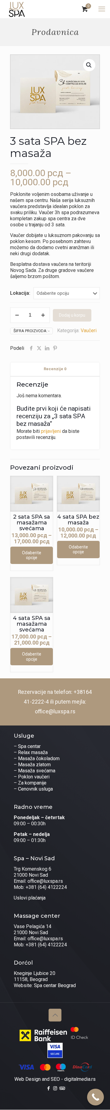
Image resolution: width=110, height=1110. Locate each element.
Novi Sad (38, 875)
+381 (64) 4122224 (46, 887)
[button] (89, 65)
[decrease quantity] (17, 315)
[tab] (55, 369)
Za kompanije (32, 783)
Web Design (27, 1079)
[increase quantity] (43, 315)
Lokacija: (20, 293)
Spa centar (29, 746)
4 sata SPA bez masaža (78, 519)
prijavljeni (51, 431)
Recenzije (55, 369)
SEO (55, 1079)
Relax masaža (33, 752)
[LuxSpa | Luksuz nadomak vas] (17, 9)
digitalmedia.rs (80, 1079)
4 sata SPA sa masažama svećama (31, 624)
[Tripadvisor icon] (61, 1088)
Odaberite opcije (31, 555)
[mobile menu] (102, 9)
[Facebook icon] (48, 1088)
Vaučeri (89, 330)
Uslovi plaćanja (30, 898)
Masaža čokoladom (39, 758)
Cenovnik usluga (35, 789)
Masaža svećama (36, 771)
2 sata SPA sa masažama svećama (31, 522)
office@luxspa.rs (55, 711)
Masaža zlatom (34, 764)
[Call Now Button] (95, 1097)
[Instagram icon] (55, 1088)
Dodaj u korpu (72, 315)
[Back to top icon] (55, 1015)
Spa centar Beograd (55, 985)
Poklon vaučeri (34, 777)
